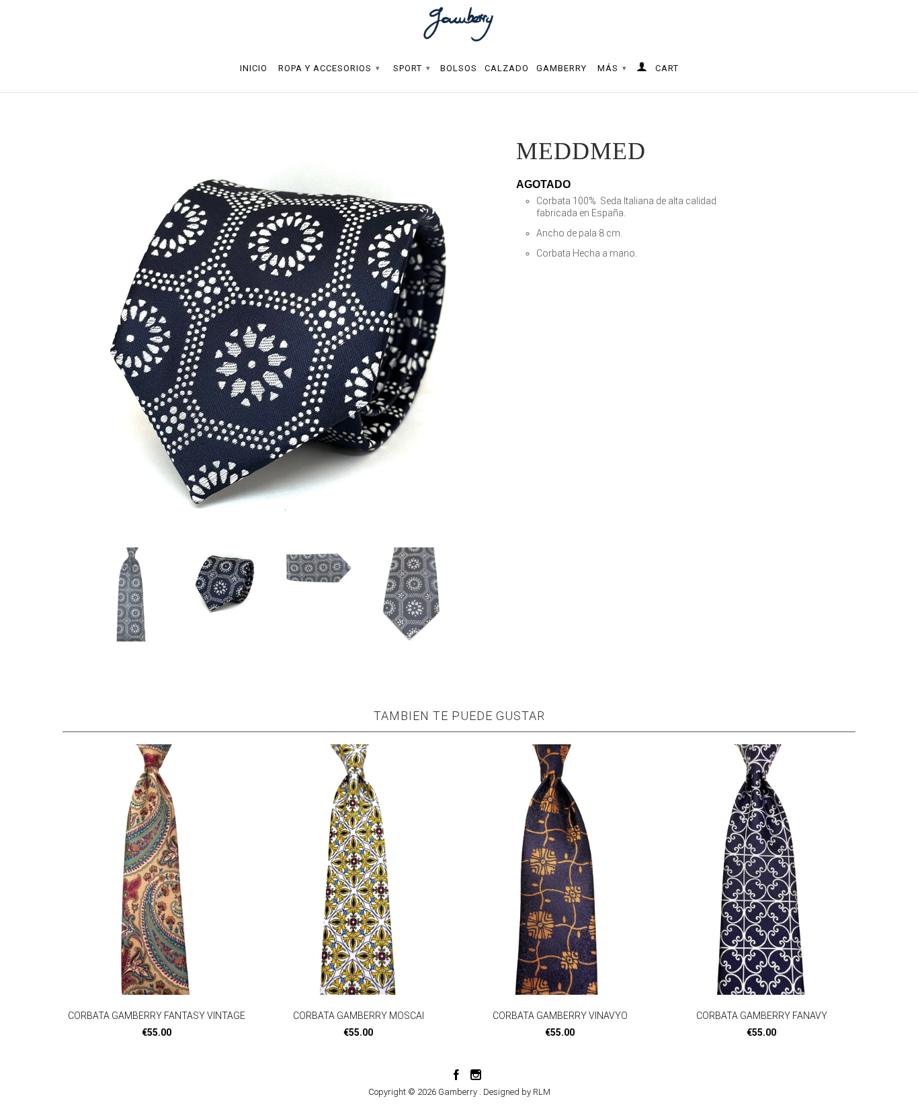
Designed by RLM (516, 1092)
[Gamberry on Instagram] (475, 1074)
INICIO (253, 68)
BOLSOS (458, 68)
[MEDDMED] (282, 330)
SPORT (412, 68)
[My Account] (642, 69)
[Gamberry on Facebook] (456, 1074)
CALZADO (507, 68)
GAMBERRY (561, 68)
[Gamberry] (459, 24)
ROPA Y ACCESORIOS (329, 68)
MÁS (612, 68)
